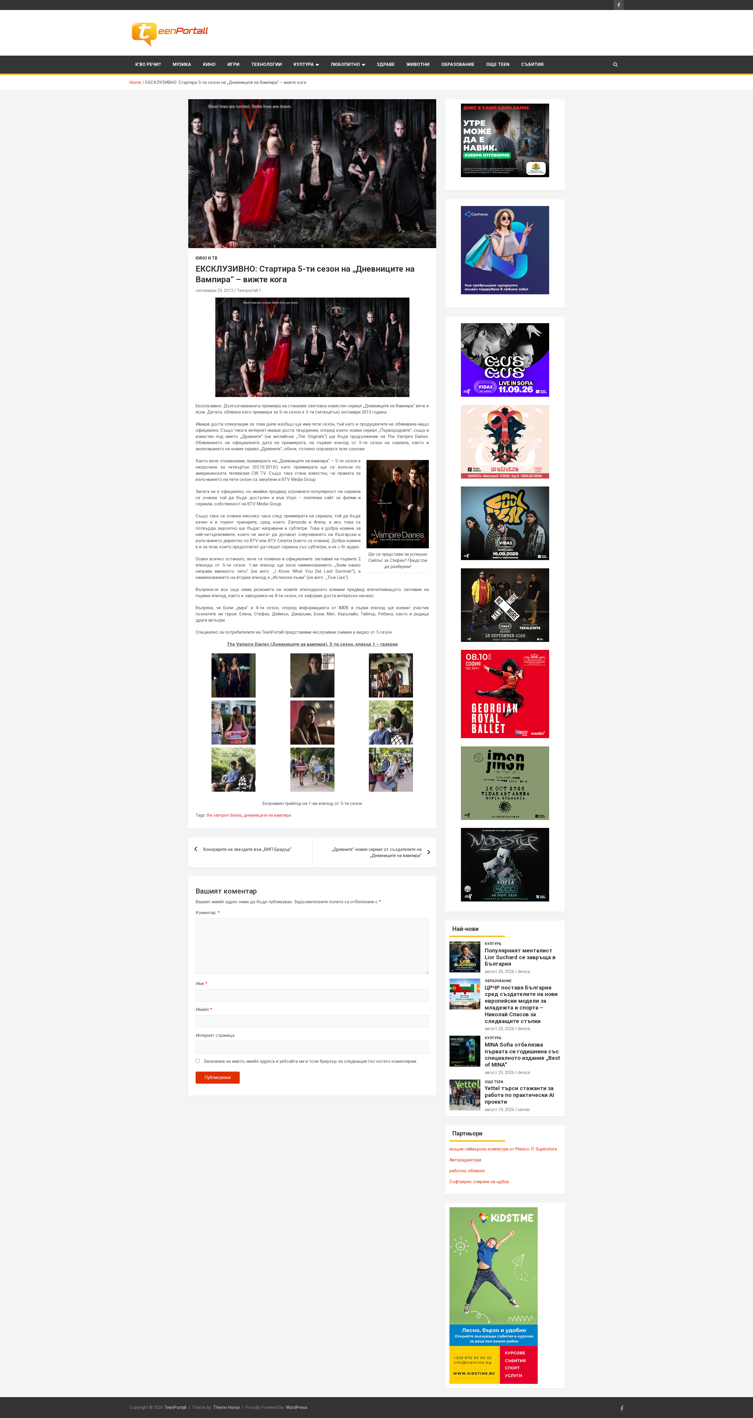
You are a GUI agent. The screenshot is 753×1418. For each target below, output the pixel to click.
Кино (209, 64)
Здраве (386, 64)
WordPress (296, 1407)
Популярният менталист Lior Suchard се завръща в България (520, 957)
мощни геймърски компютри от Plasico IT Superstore (503, 1149)
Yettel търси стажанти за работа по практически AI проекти (519, 1095)
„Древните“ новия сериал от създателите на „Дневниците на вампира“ (377, 852)
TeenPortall (175, 1407)
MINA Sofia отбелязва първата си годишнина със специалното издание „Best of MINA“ (522, 1054)
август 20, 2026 (499, 971)
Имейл (204, 1009)
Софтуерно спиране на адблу (479, 1181)
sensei (524, 1109)
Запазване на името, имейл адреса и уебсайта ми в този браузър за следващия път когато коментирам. (310, 1061)
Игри (233, 64)
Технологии (266, 64)
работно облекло (467, 1170)
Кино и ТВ (206, 258)
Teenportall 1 (249, 290)
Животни (418, 64)
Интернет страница (215, 1035)
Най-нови (465, 928)
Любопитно (345, 64)
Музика (182, 64)
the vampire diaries (224, 815)
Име (201, 983)
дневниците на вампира (267, 815)
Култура (304, 64)
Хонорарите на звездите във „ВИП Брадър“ (247, 849)
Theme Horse (226, 1407)
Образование (457, 64)
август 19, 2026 (499, 1109)
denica (524, 971)
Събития (532, 64)
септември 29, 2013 (214, 290)
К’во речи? (148, 64)
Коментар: (208, 912)
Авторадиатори (465, 1160)
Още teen (497, 64)
